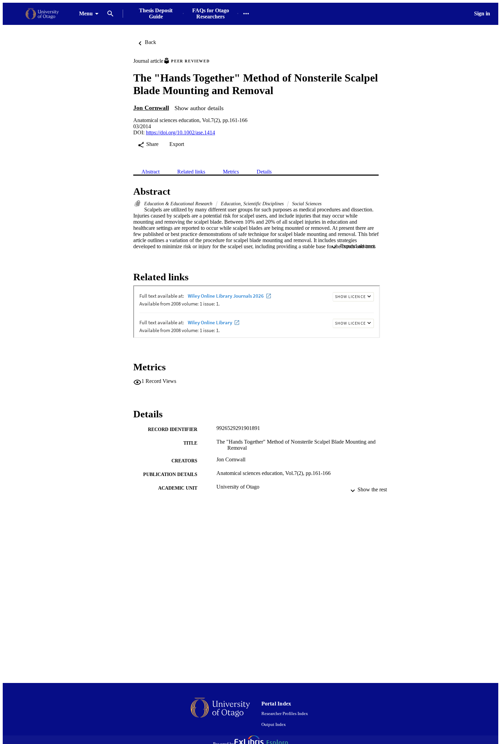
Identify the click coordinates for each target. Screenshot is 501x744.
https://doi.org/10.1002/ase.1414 (180, 132)
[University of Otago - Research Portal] (42, 13)
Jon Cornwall (151, 107)
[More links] (246, 13)
